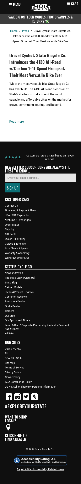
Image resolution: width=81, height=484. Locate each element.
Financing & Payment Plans (20, 210)
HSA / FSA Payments (17, 215)
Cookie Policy (12, 377)
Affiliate (9, 333)
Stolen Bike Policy (15, 239)
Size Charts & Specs (16, 248)
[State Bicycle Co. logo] (41, 7)
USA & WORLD (13, 348)
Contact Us (11, 205)
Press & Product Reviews (19, 292)
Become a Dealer (15, 301)
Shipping (10, 229)
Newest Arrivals (14, 273)
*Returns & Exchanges (18, 220)
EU (6, 353)
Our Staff (10, 315)
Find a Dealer (12, 306)
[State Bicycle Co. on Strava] (34, 399)
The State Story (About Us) (20, 277)
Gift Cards (10, 234)
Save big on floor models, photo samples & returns (40, 19)
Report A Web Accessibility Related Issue (40, 469)
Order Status (12, 224)
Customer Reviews (16, 296)
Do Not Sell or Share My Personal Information (30, 386)
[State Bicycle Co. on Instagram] (17, 399)
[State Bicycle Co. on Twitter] (26, 399)
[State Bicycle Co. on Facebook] (9, 399)
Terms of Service (14, 367)
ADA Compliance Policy (18, 382)
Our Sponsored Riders (17, 320)
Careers (9, 311)
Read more (16, 121)
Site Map (10, 363)
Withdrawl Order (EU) (17, 257)
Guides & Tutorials (15, 243)
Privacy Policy (13, 372)
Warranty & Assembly (17, 253)
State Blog (11, 282)
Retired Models (13, 287)
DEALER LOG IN (13, 358)
